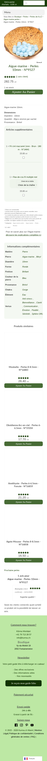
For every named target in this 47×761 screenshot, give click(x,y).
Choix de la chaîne (27, 181)
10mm (25, 262)
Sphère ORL (37, 314)
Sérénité (26, 314)
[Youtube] (31, 724)
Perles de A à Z (36, 17)
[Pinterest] (26, 724)
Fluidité (35, 310)
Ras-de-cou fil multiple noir (25, 177)
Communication (31, 306)
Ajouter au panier (23, 92)
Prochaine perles (11, 570)
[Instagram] (21, 724)
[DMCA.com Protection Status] (23, 747)
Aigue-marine (29, 223)
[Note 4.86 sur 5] (23, 553)
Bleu (24, 278)
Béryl (38, 257)
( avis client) (22, 77)
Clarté (39, 302)
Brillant (25, 272)
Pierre (25, 252)
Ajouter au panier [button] (23, 385)
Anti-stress (27, 299)
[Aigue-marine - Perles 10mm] (23, 45)
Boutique (17, 17)
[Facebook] (15, 724)
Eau (24, 295)
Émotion (26, 310)
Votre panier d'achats (9, 3)
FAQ (33, 737)
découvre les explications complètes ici (23, 235)
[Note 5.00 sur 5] (23, 378)
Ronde (25, 267)
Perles (25, 17)
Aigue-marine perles (11, 19)
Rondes (15, 225)
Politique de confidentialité (21, 733)
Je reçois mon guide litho (23, 683)
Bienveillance (28, 302)
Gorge (25, 290)
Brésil (24, 285)
